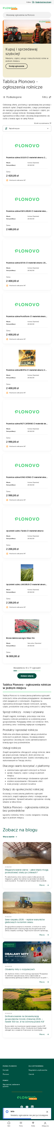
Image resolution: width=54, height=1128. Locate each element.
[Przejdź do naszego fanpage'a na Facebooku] (21, 1106)
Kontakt (6, 1070)
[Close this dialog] (47, 1112)
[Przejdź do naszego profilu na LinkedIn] (32, 1106)
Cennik (31, 1074)
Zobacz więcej (27, 676)
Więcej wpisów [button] (8, 837)
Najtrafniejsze (14, 128)
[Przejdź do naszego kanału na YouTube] (27, 1106)
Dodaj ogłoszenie (16, 66)
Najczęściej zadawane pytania (11, 1085)
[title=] (27, 865)
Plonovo (6, 1074)
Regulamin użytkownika (38, 1070)
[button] (21, 1124)
